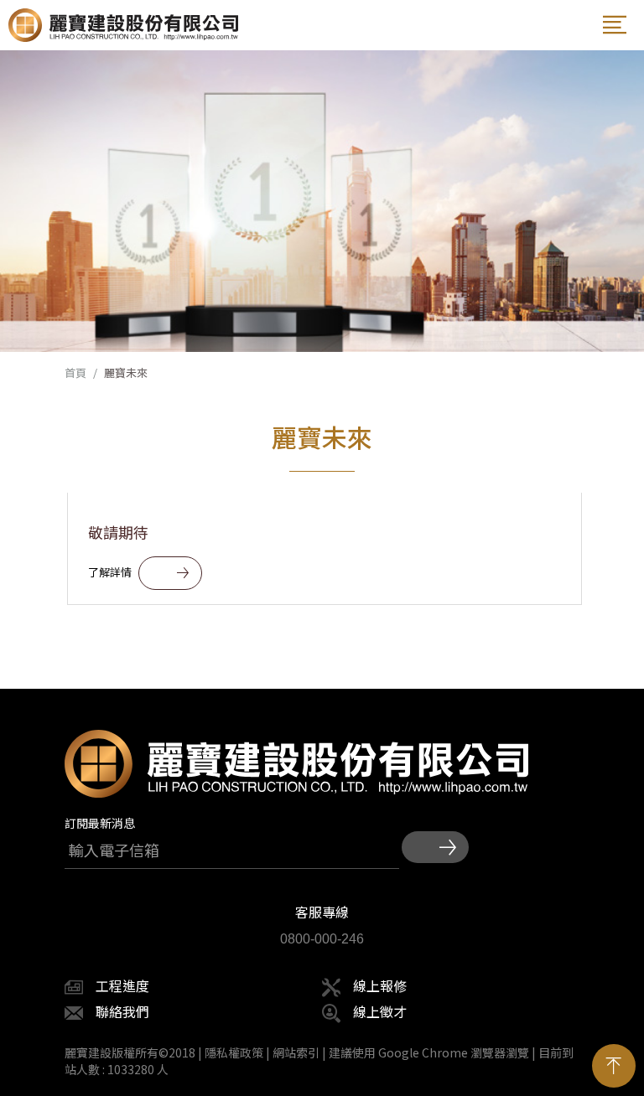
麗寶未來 (126, 372)
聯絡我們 (122, 1011)
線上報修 (380, 985)
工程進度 (122, 985)
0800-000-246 (322, 939)
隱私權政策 (234, 1052)
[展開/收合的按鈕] (614, 25)
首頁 (75, 372)
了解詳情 (110, 572)
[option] (322, 201)
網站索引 (296, 1052)
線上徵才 (380, 1011)
